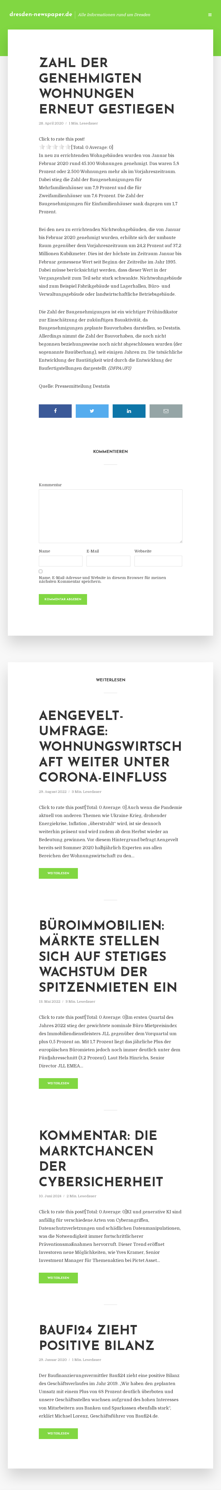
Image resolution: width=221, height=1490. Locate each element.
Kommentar (50, 485)
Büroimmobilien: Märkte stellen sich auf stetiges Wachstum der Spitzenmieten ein (108, 957)
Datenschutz (188, 14)
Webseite (142, 551)
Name (44, 551)
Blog (114, 14)
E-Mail (93, 551)
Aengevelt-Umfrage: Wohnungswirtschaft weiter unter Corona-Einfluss (110, 747)
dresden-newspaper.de (40, 14)
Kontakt (134, 14)
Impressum (159, 14)
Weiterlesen (58, 873)
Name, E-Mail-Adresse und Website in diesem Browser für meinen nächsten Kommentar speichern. (102, 579)
